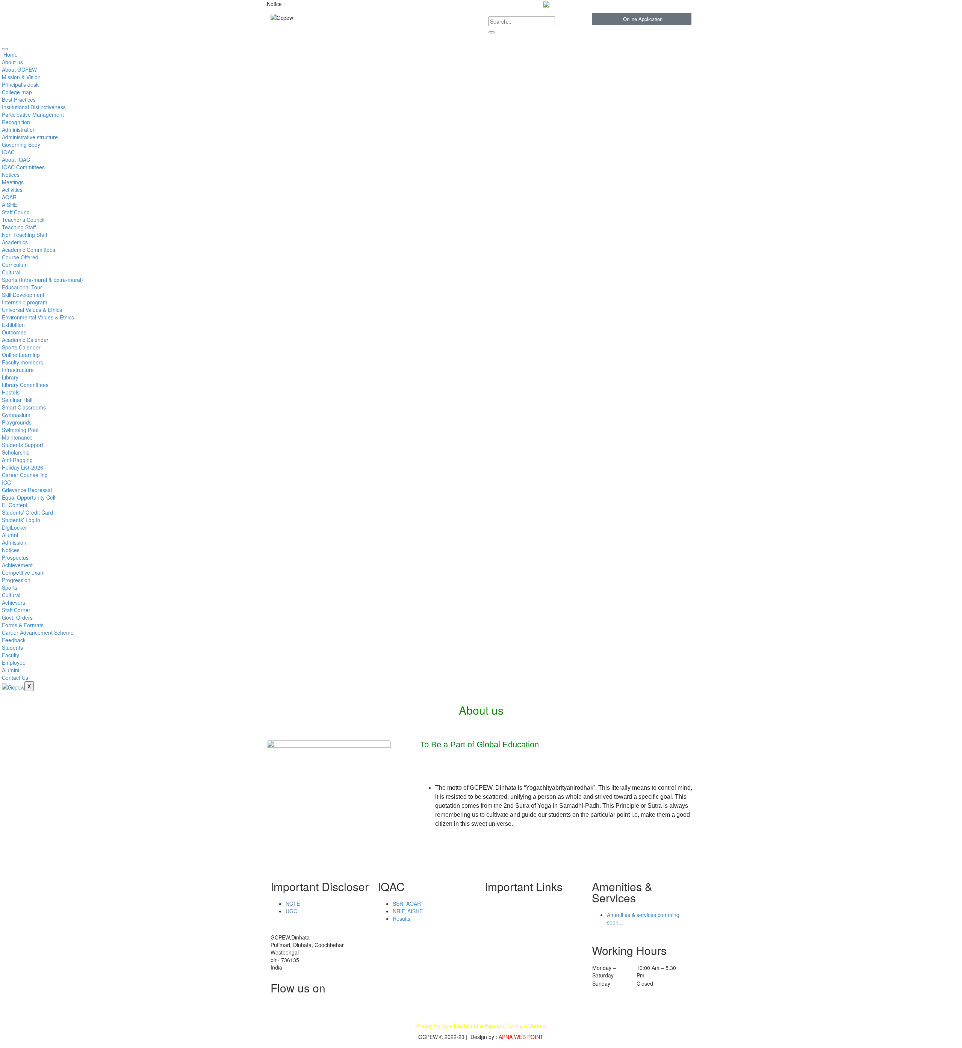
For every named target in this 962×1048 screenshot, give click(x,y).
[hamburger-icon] (5, 49)
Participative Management (33, 114)
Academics (15, 242)
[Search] (492, 32)
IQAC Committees (23, 167)
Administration (19, 129)
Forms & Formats (23, 625)
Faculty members (22, 362)
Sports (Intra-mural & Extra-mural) (42, 279)
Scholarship (16, 452)
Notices (11, 174)
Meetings (13, 182)
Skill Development (23, 294)
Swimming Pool (20, 430)
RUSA (530, 967)
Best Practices (19, 99)
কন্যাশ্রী (496, 958)
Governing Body (21, 144)
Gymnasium (16, 415)
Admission (14, 542)
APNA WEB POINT (521, 1036)
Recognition (16, 122)
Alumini (10, 670)
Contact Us (15, 677)
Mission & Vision (21, 77)
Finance (532, 931)
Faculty (10, 655)
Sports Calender (21, 347)
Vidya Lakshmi (540, 904)
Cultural (11, 272)
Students (12, 647)
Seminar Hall (17, 400)
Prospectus (15, 557)
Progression (16, 580)
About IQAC (16, 159)
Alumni (10, 535)
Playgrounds (17, 422)
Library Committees (25, 384)
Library (10, 377)
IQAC (8, 152)
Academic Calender (25, 339)
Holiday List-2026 (22, 467)
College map (17, 92)
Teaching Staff (19, 227)
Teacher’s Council (23, 219)
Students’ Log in (21, 520)
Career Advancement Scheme (38, 632)
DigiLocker (14, 527)
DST (494, 976)
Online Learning (21, 354)
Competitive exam (23, 572)
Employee (14, 662)
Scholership (537, 940)
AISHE (9, 204)
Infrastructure (18, 369)
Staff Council (17, 212)
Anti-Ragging (17, 460)
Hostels (11, 392)
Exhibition (13, 324)
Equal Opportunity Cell (28, 497)
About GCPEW (19, 69)
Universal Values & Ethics (32, 309)
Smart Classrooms (24, 407)
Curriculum (15, 264)
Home (10, 54)
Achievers (13, 602)
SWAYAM (499, 931)
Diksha (497, 949)
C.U (493, 922)
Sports (9, 587)
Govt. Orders (17, 617)
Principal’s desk (20, 84)
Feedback (14, 640)
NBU (494, 904)
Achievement (17, 565)
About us (12, 62)
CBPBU (497, 913)
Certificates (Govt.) (545, 913)
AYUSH (497, 940)
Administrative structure (30, 137)
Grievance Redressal (27, 490)
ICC (6, 482)
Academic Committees (28, 249)
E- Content (14, 505)
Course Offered (20, 257)
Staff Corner (16, 610)
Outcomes (14, 332)
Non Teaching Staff (24, 234)
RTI (527, 976)
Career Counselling (25, 475)
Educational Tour (22, 287)
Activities (12, 189)
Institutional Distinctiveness (34, 107)
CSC (528, 958)
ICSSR (531, 949)
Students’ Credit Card (27, 512)
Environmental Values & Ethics (38, 317)
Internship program (24, 302)
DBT (494, 967)
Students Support (22, 445)
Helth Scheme (540, 922)
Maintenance (17, 437)
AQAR (9, 197)
